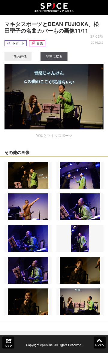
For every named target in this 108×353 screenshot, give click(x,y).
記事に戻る (54, 56)
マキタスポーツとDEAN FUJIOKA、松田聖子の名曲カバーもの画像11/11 (51, 27)
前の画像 (20, 56)
